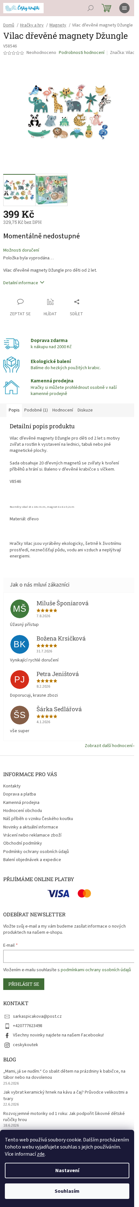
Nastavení (67, 1170)
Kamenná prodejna (21, 802)
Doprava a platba (19, 794)
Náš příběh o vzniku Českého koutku (38, 819)
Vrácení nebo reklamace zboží (32, 835)
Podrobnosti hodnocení (81, 53)
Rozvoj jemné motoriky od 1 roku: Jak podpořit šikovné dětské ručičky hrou (64, 1117)
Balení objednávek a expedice (32, 860)
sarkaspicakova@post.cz (37, 1016)
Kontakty (12, 786)
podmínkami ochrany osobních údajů (96, 970)
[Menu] (124, 8)
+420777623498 (27, 1026)
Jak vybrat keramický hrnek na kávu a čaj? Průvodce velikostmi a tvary (65, 1095)
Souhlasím (67, 1191)
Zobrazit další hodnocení (109, 746)
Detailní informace (20, 283)
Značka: (122, 52)
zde (41, 1154)
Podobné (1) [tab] (36, 410)
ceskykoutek (25, 1045)
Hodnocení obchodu (22, 810)
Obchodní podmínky (22, 843)
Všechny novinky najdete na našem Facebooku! (58, 1035)
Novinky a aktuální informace (30, 827)
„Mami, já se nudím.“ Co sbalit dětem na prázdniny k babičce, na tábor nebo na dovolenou (64, 1074)
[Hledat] (90, 8)
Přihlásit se (23, 984)
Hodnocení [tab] (62, 410)
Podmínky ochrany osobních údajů (36, 851)
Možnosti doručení (21, 250)
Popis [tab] (14, 410)
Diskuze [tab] (85, 410)
